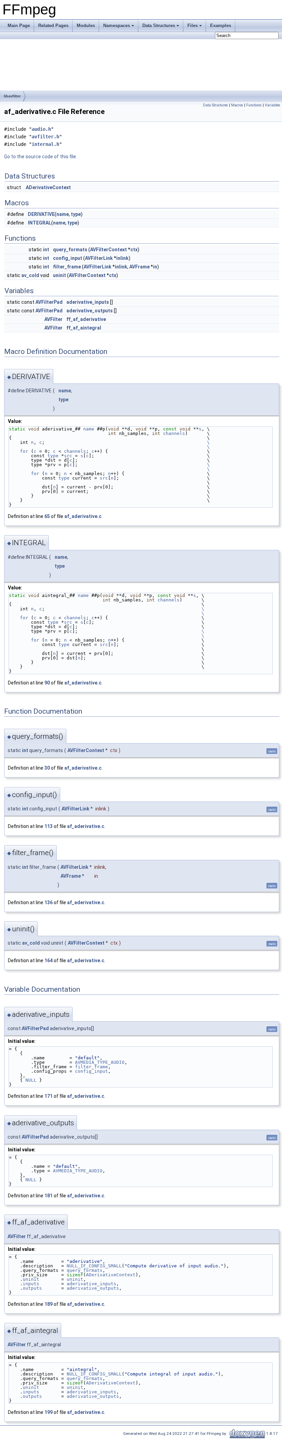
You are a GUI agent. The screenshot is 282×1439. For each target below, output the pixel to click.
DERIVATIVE (41, 214)
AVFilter (53, 319)
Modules (86, 25)
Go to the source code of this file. (40, 156)
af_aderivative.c (82, 516)
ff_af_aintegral (83, 328)
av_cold (30, 275)
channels (174, 433)
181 (48, 1195)
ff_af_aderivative (86, 319)
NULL (30, 1080)
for (18, 451)
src (68, 455)
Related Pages (53, 25)
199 (48, 1412)
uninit (59, 275)
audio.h (41, 129)
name (62, 214)
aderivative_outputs (89, 310)
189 (48, 1304)
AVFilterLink (99, 258)
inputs (31, 1283)
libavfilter (12, 96)
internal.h (45, 144)
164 (48, 960)
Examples (220, 25)
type (76, 214)
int (46, 249)
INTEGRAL (39, 223)
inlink (122, 258)
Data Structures (158, 25)
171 (48, 1096)
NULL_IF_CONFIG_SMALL (94, 1265)
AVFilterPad (49, 302)
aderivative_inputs (87, 302)
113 (48, 826)
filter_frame (67, 266)
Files (192, 25)
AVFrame (139, 266)
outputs (32, 1288)
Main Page (19, 25)
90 (47, 683)
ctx (134, 249)
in (155, 266)
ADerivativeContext (48, 187)
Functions (254, 105)
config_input (67, 258)
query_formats (70, 249)
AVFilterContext (108, 249)
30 (47, 768)
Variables (272, 105)
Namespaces (116, 25)
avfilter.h (45, 136)
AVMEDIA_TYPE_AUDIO (99, 1062)
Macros (237, 105)
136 (48, 902)
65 (47, 516)
